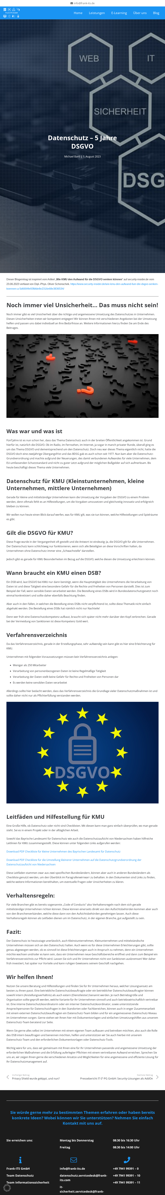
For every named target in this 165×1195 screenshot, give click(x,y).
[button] (7, 1188)
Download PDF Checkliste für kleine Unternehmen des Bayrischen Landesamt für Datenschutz (63, 851)
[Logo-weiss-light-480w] (11, 13)
